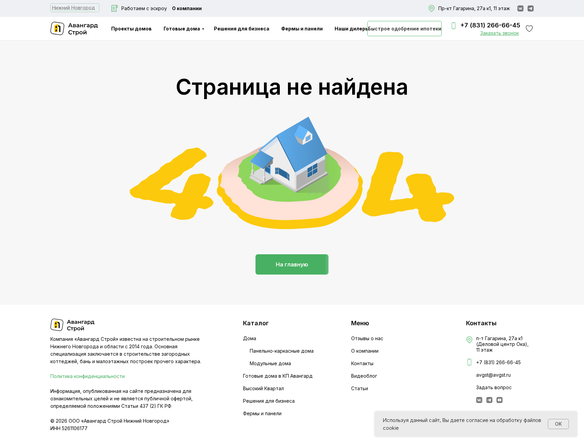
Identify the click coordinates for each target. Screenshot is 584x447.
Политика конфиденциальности (87, 376)
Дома (249, 338)
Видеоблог (364, 376)
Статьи (359, 388)
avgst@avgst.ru (493, 375)
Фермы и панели (302, 28)
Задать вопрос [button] (494, 387)
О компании (187, 8)
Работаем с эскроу (144, 8)
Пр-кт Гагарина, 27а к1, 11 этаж (474, 8)
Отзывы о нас (367, 338)
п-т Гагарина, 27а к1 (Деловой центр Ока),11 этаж (502, 344)
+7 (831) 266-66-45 (490, 25)
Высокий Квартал (263, 388)
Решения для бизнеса (241, 28)
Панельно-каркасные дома (282, 351)
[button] (499, 33)
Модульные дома (270, 363)
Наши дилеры (352, 28)
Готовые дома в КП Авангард (278, 376)
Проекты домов (131, 28)
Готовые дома (182, 28)
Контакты (362, 363)
